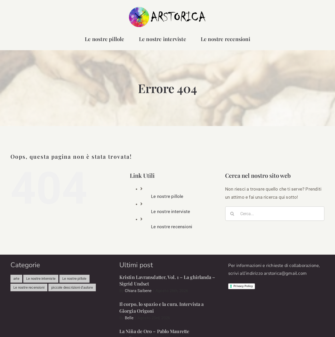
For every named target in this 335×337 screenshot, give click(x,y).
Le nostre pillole (167, 196)
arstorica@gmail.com (285, 273)
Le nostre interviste (170, 211)
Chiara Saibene (138, 290)
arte (16, 279)
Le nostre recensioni (171, 226)
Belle (129, 318)
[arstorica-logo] (167, 8)
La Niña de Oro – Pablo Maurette (154, 331)
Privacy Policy (243, 286)
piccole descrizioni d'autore (72, 287)
